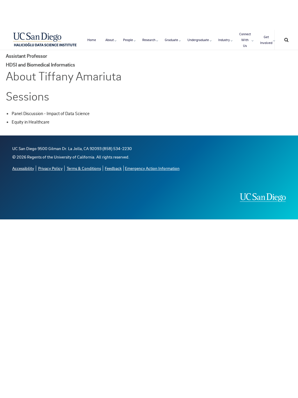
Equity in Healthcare (30, 122)
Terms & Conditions (84, 168)
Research (148, 40)
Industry (224, 40)
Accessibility (23, 168)
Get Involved (266, 40)
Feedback (113, 168)
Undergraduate (198, 40)
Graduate (171, 40)
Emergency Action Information (152, 168)
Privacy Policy (50, 168)
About (109, 40)
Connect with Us (245, 40)
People (128, 40)
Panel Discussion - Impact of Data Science (51, 113)
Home (91, 40)
